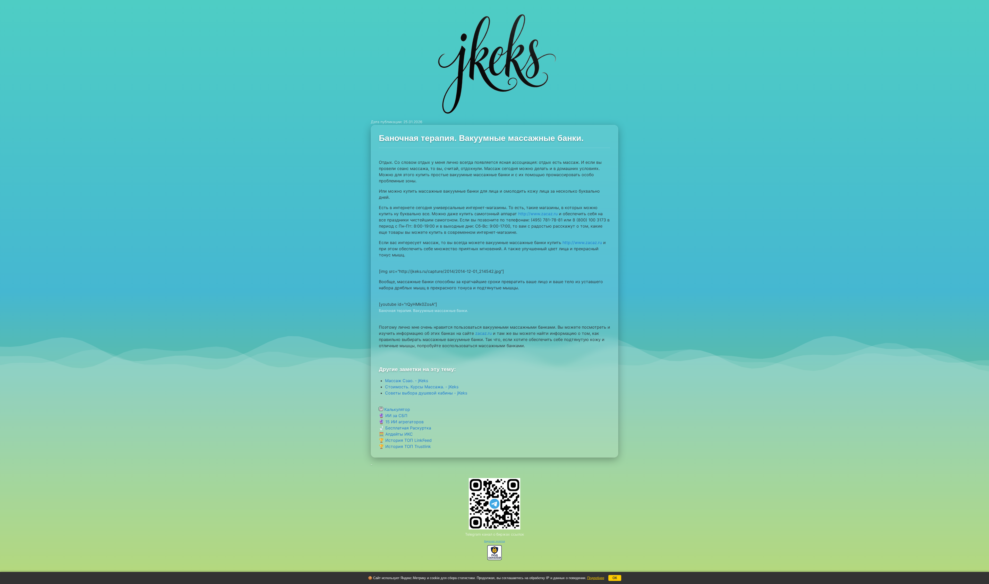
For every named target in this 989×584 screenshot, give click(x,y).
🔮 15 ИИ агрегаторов (401, 421)
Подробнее (595, 578)
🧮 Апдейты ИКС (396, 434)
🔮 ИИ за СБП (393, 415)
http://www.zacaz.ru (538, 213)
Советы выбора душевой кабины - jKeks (426, 393)
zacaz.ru (483, 333)
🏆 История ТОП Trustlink (405, 446)
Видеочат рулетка (494, 541)
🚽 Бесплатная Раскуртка (405, 427)
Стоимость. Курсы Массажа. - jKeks (421, 386)
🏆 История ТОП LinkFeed (405, 440)
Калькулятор (396, 409)
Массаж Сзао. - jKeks (406, 380)
